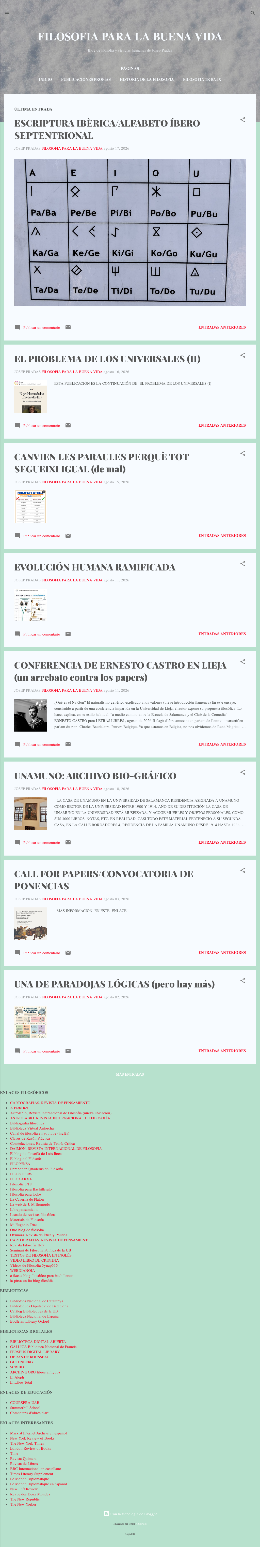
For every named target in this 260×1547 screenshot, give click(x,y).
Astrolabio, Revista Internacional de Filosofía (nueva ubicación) (60, 1112)
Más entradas (130, 1074)
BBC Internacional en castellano (35, 1468)
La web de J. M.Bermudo (30, 1204)
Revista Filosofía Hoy (27, 1244)
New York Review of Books (32, 1438)
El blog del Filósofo (25, 1158)
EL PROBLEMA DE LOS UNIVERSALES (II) (107, 358)
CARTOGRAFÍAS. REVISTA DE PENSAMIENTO (50, 1102)
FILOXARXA (21, 1178)
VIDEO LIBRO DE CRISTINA (34, 1260)
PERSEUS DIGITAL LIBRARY (35, 1351)
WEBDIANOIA (22, 1270)
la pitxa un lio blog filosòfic (32, 1280)
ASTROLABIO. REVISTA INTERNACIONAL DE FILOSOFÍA (60, 1117)
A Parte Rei (19, 1107)
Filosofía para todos (25, 1194)
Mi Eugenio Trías (23, 1224)
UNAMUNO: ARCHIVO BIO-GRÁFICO (95, 775)
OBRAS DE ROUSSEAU (30, 1356)
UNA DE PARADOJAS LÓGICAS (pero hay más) (114, 984)
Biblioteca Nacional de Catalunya (36, 1300)
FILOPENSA (20, 1163)
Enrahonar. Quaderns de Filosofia (36, 1168)
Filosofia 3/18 (21, 1183)
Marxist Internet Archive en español (38, 1432)
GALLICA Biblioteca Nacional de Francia (43, 1346)
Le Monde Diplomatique (29, 1478)
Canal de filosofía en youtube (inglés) (39, 1133)
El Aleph (17, 1377)
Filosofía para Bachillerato (31, 1189)
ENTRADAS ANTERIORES (222, 327)
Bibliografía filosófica (27, 1122)
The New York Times (27, 1443)
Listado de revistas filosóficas (33, 1214)
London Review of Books (30, 1448)
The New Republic (25, 1499)
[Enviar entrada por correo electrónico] (68, 328)
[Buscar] (253, 14)
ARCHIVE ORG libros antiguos (35, 1371)
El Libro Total (21, 1382)
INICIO (45, 79)
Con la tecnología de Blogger (133, 1513)
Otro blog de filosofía (27, 1229)
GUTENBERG (21, 1361)
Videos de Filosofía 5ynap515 (34, 1265)
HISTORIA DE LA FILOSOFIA (147, 79)
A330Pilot (141, 1523)
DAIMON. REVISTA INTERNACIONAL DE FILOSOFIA (56, 1148)
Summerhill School (25, 1407)
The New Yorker (23, 1504)
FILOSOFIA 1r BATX (202, 79)
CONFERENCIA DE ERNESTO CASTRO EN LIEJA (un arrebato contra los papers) (120, 671)
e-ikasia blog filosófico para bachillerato (41, 1275)
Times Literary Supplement (31, 1473)
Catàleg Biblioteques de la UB (34, 1310)
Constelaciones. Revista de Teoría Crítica (42, 1143)
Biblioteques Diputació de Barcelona (39, 1305)
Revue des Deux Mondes (30, 1493)
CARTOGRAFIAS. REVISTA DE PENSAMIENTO (50, 1239)
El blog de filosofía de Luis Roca (36, 1153)
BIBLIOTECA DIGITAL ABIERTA (38, 1341)
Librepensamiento (24, 1209)
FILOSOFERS (21, 1173)
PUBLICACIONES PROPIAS (86, 79)
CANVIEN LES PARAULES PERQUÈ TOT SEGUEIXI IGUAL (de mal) (101, 462)
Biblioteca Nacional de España (34, 1316)
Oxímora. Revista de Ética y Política (38, 1234)
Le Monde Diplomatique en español (38, 1483)
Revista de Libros (24, 1463)
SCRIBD (17, 1366)
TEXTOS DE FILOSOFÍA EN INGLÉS (41, 1255)
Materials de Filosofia (27, 1219)
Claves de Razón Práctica (30, 1138)
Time (14, 1453)
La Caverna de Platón (27, 1199)
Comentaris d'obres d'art (29, 1412)
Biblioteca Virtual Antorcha (32, 1128)
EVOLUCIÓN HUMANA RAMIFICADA (94, 567)
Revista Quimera (23, 1458)
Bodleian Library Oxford (29, 1321)
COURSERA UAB (24, 1402)
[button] (243, 120)
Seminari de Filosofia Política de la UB (40, 1249)
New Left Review (24, 1488)
